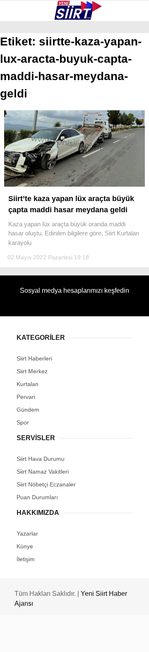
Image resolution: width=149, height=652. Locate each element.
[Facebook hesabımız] (24, 638)
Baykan (23, 101)
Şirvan (22, 135)
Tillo (20, 152)
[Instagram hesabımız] (71, 638)
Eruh (19, 85)
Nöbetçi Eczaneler (41, 185)
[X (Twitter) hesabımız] (48, 638)
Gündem (24, 168)
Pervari (24, 118)
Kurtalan (26, 68)
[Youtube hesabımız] (94, 638)
